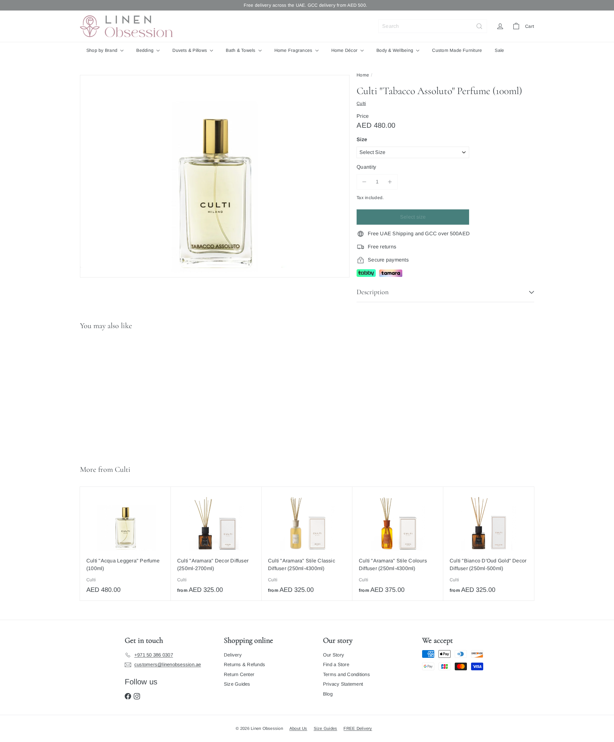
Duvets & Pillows (190, 50)
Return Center (239, 674)
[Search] (479, 26)
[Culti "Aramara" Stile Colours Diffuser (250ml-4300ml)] (397, 544)
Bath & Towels (241, 50)
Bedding (145, 50)
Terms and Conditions (346, 674)
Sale (499, 50)
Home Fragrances (294, 50)
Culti (122, 469)
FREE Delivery (357, 728)
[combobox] (432, 26)
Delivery (233, 654)
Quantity (366, 167)
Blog (328, 694)
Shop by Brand (102, 50)
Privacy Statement (343, 684)
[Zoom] (214, 176)
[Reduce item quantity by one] (364, 182)
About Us (298, 728)
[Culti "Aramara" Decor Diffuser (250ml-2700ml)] (216, 544)
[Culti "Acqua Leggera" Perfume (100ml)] (125, 543)
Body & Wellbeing (395, 50)
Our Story (333, 654)
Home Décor (345, 50)
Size (362, 139)
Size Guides (237, 684)
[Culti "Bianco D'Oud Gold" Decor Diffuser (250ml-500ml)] (488, 544)
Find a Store (336, 664)
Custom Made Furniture (457, 50)
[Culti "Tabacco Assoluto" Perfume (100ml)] (118, 394)
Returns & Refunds (244, 664)
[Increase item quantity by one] (390, 182)
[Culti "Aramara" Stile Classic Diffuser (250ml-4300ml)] (307, 544)
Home (363, 74)
